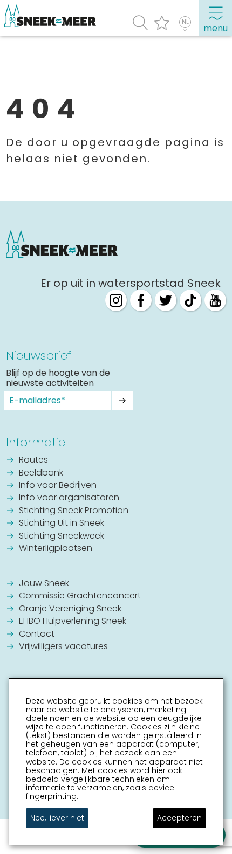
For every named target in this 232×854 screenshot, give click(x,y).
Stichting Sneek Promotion (73, 511)
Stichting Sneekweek (61, 536)
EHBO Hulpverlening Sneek (72, 621)
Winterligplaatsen (55, 548)
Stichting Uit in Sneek (61, 523)
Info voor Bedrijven (58, 485)
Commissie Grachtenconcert (80, 596)
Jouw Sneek (44, 583)
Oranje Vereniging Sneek (70, 609)
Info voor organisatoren (69, 498)
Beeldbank (41, 473)
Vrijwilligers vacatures (63, 647)
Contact (36, 634)
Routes (33, 460)
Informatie (35, 442)
